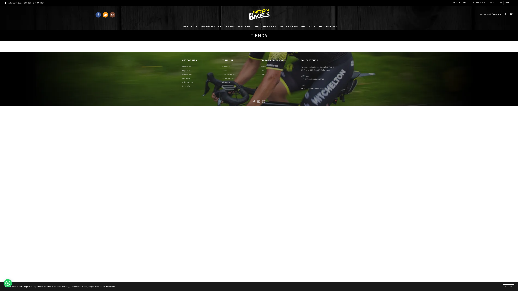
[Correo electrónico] (105, 15)
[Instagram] (112, 15)
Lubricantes (187, 82)
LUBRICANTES (287, 26)
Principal (456, 3)
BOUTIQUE (244, 26)
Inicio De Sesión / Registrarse (490, 14)
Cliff (263, 74)
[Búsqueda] (505, 14)
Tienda (466, 3)
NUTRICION (308, 26)
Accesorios (204, 26)
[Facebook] (98, 15)
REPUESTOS (327, 26)
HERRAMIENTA (264, 26)
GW (262, 70)
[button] (8, 283)
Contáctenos (496, 3)
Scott (263, 66)
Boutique (186, 78)
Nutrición (186, 86)
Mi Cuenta (509, 3)
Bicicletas (186, 66)
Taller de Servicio (479, 3)
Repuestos (187, 70)
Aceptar (508, 287)
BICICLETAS (225, 26)
